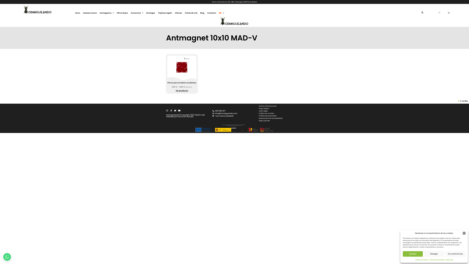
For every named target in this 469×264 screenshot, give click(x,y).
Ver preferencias (455, 254)
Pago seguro (264, 108)
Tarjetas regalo (165, 13)
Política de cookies (421, 259)
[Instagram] (167, 111)
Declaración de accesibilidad (270, 118)
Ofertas (178, 13)
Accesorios (136, 13)
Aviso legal (449, 259)
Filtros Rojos (122, 13)
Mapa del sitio (264, 121)
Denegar (434, 254)
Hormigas (150, 13)
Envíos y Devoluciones (268, 106)
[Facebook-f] (171, 111)
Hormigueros (106, 13)
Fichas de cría (191, 13)
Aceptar (412, 254)
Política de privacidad (437, 259)
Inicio (77, 13)
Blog (202, 13)
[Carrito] (449, 13)
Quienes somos (90, 13)
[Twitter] (175, 111)
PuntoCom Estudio (185, 116)
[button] (464, 233)
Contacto (211, 13)
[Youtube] (179, 111)
